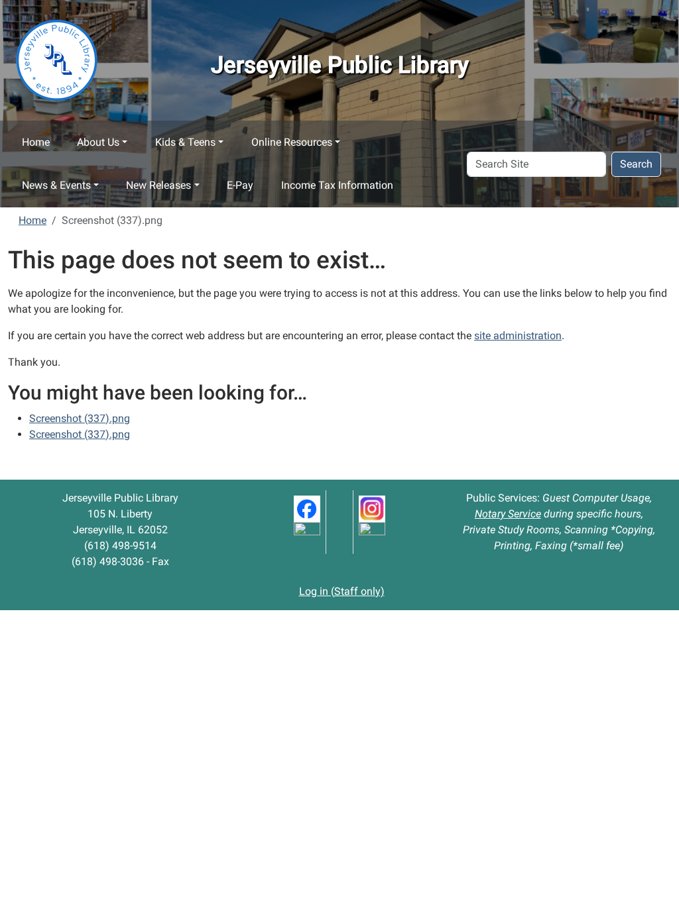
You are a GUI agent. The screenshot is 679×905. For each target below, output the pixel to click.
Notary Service (508, 513)
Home (36, 142)
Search (636, 164)
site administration (518, 335)
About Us (98, 142)
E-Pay (240, 185)
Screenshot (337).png (79, 418)
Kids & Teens (185, 142)
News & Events (56, 185)
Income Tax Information (337, 185)
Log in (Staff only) (342, 591)
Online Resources (291, 142)
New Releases (158, 185)
